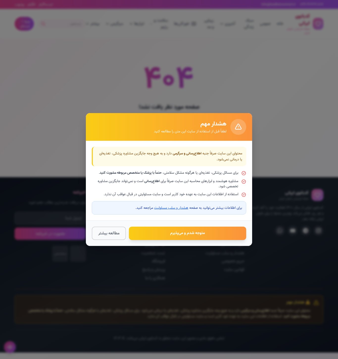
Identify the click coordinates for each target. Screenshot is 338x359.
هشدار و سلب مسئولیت (171, 208)
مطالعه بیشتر (109, 233)
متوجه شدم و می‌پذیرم (187, 233)
